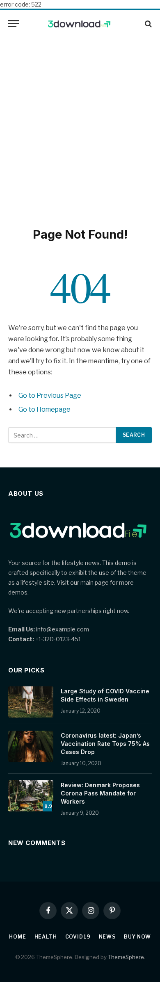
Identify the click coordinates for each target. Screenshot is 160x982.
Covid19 (78, 937)
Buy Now (137, 937)
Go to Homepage (44, 409)
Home (17, 937)
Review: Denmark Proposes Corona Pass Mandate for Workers (100, 793)
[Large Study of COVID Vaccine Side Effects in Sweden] (30, 702)
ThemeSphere (126, 957)
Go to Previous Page (49, 395)
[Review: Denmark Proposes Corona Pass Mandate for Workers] (30, 795)
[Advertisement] (80, 130)
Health (45, 937)
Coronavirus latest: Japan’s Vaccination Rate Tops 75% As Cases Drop (105, 743)
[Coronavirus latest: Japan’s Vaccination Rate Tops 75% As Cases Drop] (30, 746)
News (107, 937)
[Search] (147, 23)
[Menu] (13, 23)
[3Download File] (80, 23)
